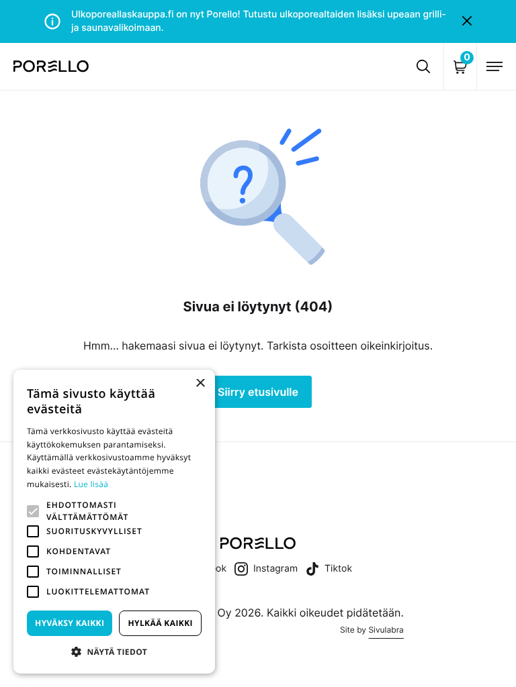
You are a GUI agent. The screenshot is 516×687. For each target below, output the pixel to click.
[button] (32, 511)
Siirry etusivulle (258, 392)
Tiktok (338, 568)
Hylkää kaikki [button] (160, 623)
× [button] (200, 384)
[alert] (114, 522)
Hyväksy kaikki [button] (69, 623)
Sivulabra (385, 630)
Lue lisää (91, 484)
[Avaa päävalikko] (494, 66)
